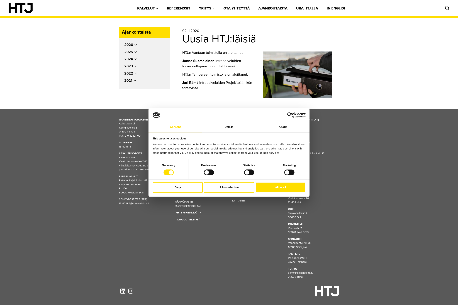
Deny (177, 187)
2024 (128, 59)
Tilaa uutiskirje (187, 219)
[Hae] (446, 8)
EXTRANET (238, 200)
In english (337, 8)
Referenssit (178, 8)
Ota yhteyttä (236, 8)
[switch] (209, 172)
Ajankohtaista (273, 8)
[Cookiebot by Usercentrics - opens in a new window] (290, 115)
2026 (128, 45)
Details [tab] (229, 126)
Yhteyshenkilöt (187, 212)
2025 (128, 52)
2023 (128, 66)
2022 (128, 73)
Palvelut (146, 8)
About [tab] (283, 126)
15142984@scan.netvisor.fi (134, 203)
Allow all (280, 187)
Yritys (205, 8)
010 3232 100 (132, 135)
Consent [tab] (175, 126)
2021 (128, 80)
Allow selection (229, 187)
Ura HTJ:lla (307, 8)
